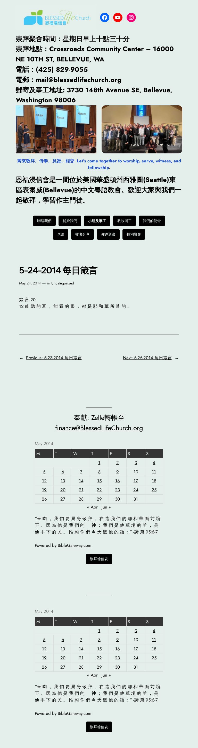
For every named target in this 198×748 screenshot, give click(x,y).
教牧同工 (124, 220)
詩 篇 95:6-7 (146, 532)
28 (81, 499)
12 (44, 481)
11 (154, 472)
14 (81, 481)
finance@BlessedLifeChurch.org (99, 428)
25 (154, 490)
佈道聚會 (108, 234)
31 (136, 499)
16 (117, 481)
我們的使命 (152, 220)
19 (44, 490)
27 (62, 499)
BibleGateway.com (74, 545)
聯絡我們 (44, 220)
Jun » (106, 507)
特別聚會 (134, 234)
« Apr (92, 507)
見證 (60, 234)
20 (62, 490)
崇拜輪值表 (99, 558)
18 (154, 481)
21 (81, 490)
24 (135, 490)
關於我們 (70, 220)
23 (117, 490)
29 (99, 499)
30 (117, 499)
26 (44, 499)
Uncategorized (62, 283)
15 (99, 481)
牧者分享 (82, 234)
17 (136, 481)
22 (99, 490)
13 (63, 481)
